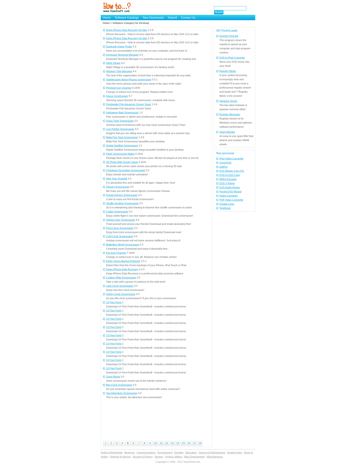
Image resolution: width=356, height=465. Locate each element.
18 (200, 443)
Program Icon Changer (119, 87)
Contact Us (188, 17)
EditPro (223, 166)
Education (191, 452)
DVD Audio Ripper (229, 187)
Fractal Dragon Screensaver (122, 195)
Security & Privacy (142, 456)
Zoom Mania (113, 376)
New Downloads (153, 17)
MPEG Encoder (228, 179)
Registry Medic (227, 71)
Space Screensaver (117, 96)
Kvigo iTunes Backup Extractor (123, 261)
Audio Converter (228, 195)
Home (107, 17)
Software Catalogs (127, 17)
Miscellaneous (215, 456)
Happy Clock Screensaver (120, 294)
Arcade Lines (226, 204)
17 (194, 443)
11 (161, 443)
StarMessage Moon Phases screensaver (128, 79)
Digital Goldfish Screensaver (122, 145)
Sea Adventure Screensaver (121, 393)
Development (164, 452)
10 (155, 443)
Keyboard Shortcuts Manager (122, 54)
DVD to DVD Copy (229, 175)
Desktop (179, 452)
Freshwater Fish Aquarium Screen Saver (128, 104)
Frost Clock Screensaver (120, 228)
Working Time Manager (119, 71)
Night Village (113, 63)
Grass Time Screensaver (120, 120)
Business (129, 452)
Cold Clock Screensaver (119, 236)
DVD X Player (227, 183)
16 (188, 443)
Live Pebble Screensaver (120, 129)
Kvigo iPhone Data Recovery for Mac (126, 30)
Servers (159, 456)
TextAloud (225, 208)
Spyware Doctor (228, 101)
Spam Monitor (227, 132)
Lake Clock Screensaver (120, 285)
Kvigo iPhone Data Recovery (122, 269)
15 (183, 443)
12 (166, 443)
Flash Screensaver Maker (120, 153)
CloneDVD (225, 162)
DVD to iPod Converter (232, 57)
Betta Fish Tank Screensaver (122, 137)
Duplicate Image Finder (119, 46)
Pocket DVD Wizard (230, 191)
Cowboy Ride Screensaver (121, 277)
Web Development (194, 456)
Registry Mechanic (229, 114)
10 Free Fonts (114, 302)
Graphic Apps (234, 452)
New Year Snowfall (116, 178)
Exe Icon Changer (116, 252)
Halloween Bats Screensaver (122, 112)
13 (172, 443)
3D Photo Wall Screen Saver (122, 162)
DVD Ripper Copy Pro (231, 171)
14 (177, 443)
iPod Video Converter (231, 158)
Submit (172, 17)
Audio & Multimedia (112, 452)
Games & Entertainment (212, 452)
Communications (146, 452)
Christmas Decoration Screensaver (125, 170)
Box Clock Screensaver (119, 385)
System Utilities (173, 456)
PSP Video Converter (231, 199)
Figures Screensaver (117, 186)
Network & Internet (120, 456)
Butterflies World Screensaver (122, 244)
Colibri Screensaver (117, 211)
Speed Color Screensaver (120, 219)
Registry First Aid (228, 36)
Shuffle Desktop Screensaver (122, 203)
